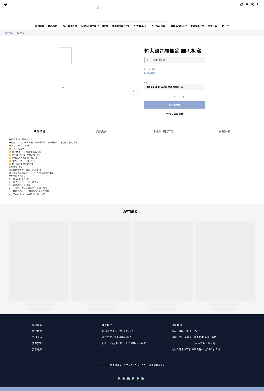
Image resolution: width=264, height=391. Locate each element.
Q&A (224, 25)
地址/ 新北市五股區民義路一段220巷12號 (196, 349)
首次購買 (37, 331)
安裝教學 (37, 349)
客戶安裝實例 (70, 25)
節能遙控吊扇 (197, 25)
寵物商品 (212, 25)
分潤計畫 (39, 25)
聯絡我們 (177, 325)
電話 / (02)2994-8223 (185, 331)
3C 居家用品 (158, 25)
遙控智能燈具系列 (121, 25)
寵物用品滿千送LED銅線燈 (94, 25)
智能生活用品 (178, 25)
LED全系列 (140, 25)
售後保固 (37, 337)
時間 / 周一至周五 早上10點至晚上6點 (194, 337)
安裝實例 (37, 343)
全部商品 (9, 33)
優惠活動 (52, 25)
